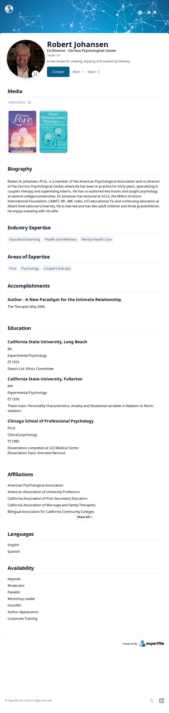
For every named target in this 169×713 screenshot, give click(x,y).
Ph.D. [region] (12, 428)
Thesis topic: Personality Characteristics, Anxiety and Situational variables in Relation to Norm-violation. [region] (81, 408)
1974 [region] (15, 362)
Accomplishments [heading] (29, 285)
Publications (19, 102)
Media (15, 91)
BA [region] (10, 349)
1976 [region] (15, 399)
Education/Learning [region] (24, 239)
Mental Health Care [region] (97, 239)
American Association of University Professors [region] (44, 492)
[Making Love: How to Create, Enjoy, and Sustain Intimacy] (22, 132)
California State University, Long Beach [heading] (47, 342)
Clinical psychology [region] (22, 434)
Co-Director (81, 50)
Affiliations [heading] (20, 474)
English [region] (13, 545)
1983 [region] (15, 441)
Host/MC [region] (14, 605)
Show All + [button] (84, 517)
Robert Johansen (77, 44)
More (76, 72)
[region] (88, 55)
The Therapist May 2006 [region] (26, 306)
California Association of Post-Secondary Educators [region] (48, 498)
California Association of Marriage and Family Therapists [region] (52, 505)
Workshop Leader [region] (21, 598)
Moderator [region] (16, 585)
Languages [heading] (21, 534)
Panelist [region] (14, 592)
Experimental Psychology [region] (27, 355)
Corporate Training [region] (22, 618)
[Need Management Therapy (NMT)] (53, 132)
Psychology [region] (30, 268)
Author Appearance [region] (23, 612)
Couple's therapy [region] (57, 268)
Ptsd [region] (12, 268)
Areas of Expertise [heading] (29, 256)
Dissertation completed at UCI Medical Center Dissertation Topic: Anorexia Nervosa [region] (43, 450)
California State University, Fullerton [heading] (45, 379)
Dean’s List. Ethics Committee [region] (30, 368)
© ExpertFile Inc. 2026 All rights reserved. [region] (28, 700)
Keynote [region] (14, 579)
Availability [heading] (21, 568)
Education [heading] (19, 328)
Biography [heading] (20, 168)
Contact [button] (58, 72)
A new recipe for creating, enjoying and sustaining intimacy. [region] (88, 61)
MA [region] (10, 386)
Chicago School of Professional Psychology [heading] (51, 421)
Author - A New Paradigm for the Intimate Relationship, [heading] (65, 299)
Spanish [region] (14, 551)
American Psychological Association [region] (35, 485)
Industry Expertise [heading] (29, 227)
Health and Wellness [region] (61, 239)
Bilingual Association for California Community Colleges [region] (51, 511)
